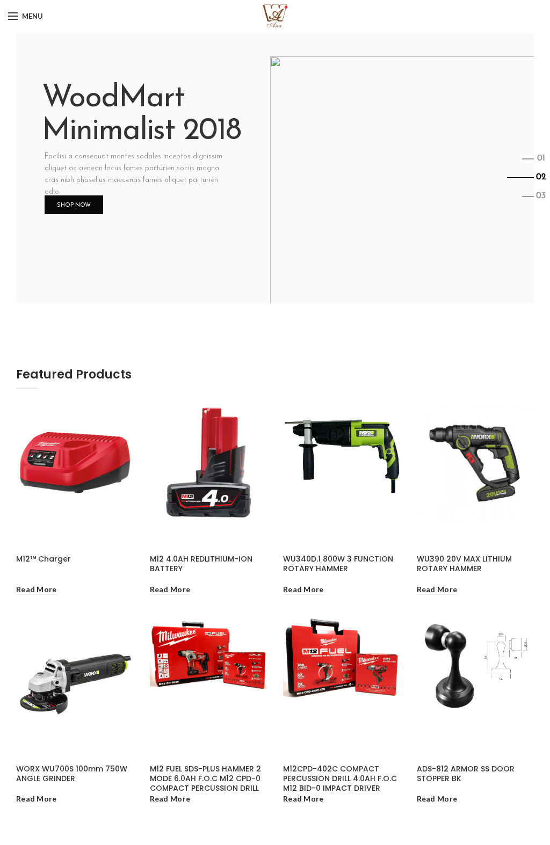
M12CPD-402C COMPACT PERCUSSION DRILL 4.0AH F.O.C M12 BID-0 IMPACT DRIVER (340, 778)
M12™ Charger (43, 559)
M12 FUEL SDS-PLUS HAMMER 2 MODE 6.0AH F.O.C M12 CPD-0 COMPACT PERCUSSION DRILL (205, 778)
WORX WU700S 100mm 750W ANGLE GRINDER (71, 773)
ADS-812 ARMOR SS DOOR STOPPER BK (466, 773)
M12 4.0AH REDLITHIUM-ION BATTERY (201, 563)
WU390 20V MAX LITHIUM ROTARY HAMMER (464, 563)
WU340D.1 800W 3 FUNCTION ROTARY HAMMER (338, 563)
